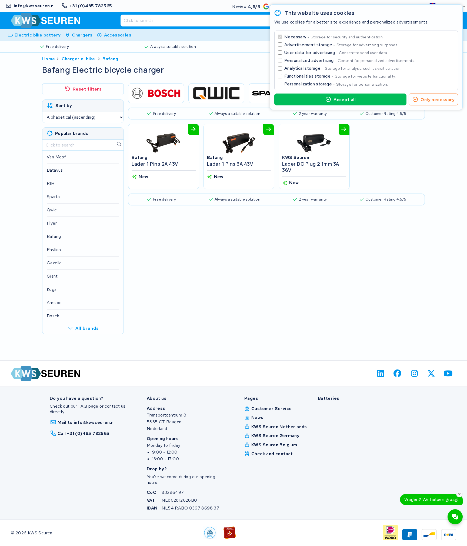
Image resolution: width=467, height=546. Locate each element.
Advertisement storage (341, 45)
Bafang (110, 59)
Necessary (333, 37)
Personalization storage (336, 84)
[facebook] (398, 373)
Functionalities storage (340, 76)
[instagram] (414, 373)
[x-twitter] (431, 373)
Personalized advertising (349, 60)
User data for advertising (336, 52)
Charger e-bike (78, 59)
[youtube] (448, 373)
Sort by (63, 105)
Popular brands (71, 133)
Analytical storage (343, 68)
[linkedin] (381, 373)
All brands (87, 328)
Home (48, 59)
